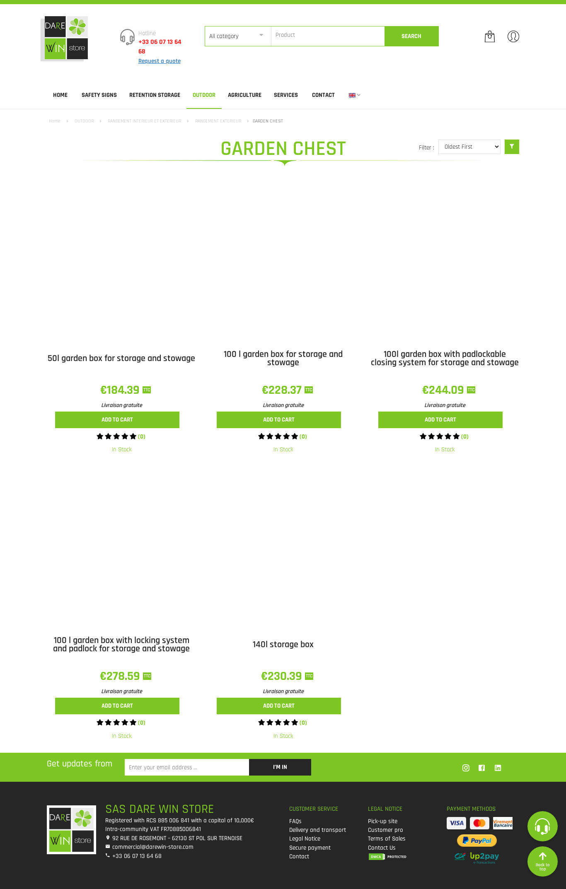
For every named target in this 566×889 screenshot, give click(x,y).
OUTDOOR (204, 95)
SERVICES (286, 95)
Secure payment (310, 848)
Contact (323, 95)
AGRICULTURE (244, 95)
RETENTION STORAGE (154, 95)
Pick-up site (382, 821)
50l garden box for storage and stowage (121, 358)
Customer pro (385, 830)
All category (224, 36)
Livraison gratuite (121, 405)
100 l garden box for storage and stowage (283, 358)
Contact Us (382, 848)
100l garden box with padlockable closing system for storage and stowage (445, 358)
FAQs (295, 821)
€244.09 (444, 390)
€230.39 (283, 676)
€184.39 (121, 390)
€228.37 (283, 390)
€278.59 (121, 676)
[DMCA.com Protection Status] (401, 856)
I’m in (280, 767)
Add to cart (117, 420)
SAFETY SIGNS (99, 95)
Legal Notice (304, 839)
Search (411, 36)
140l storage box (283, 645)
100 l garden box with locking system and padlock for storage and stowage (121, 644)
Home (60, 95)
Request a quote (159, 61)
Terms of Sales (387, 839)
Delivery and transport (317, 830)
